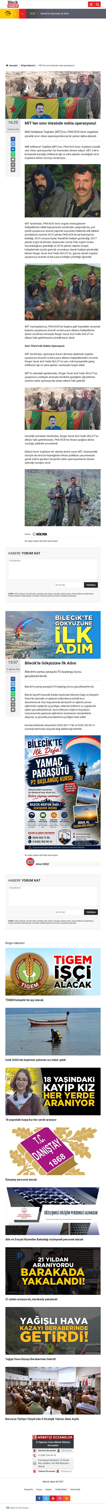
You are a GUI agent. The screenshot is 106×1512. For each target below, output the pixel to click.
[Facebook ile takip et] (39, 1498)
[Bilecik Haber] (13, 4)
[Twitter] (13, 144)
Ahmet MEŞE (42, 864)
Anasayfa (13, 65)
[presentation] (15, 13)
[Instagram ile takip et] (59, 1498)
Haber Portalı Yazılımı (19, 1508)
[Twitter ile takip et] (46, 1498)
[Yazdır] (13, 164)
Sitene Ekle (75, 1489)
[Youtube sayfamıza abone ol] (53, 1498)
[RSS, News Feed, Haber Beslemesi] (66, 1498)
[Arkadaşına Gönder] (13, 159)
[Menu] (91, 4)
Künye (39, 1489)
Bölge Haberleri (28, 65)
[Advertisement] (53, 39)
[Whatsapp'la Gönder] (13, 154)
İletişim (48, 1489)
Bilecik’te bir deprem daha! (53, 13)
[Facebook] (13, 139)
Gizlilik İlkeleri (61, 1489)
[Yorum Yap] (13, 170)
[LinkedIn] (13, 149)
